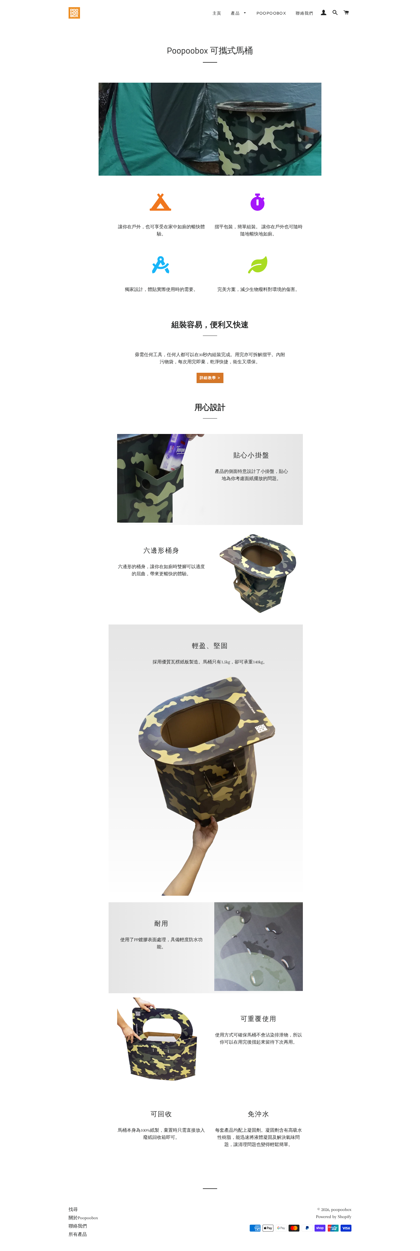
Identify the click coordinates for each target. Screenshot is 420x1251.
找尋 (73, 1209)
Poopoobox (271, 13)
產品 (236, 13)
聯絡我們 (304, 13)
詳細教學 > (210, 378)
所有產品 (78, 1234)
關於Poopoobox (83, 1217)
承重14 (250, 662)
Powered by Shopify (333, 1216)
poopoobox (341, 1209)
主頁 (217, 13)
